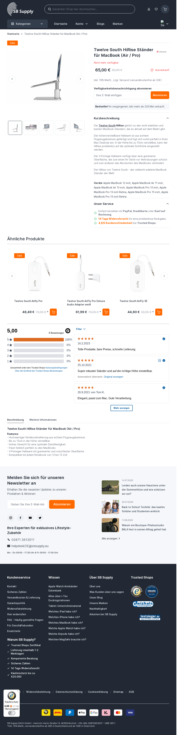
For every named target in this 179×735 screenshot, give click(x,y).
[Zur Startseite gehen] (20, 9)
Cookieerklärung (98, 691)
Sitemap (118, 691)
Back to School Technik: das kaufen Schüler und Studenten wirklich (143, 509)
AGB (131, 691)
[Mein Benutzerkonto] (149, 9)
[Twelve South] (161, 52)
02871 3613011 (23, 540)
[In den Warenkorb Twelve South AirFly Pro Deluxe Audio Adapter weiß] (105, 312)
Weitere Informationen (42, 419)
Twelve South (107, 125)
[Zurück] (11, 78)
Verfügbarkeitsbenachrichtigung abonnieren (123, 88)
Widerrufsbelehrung (38, 691)
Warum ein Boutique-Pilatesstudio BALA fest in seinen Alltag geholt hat (144, 527)
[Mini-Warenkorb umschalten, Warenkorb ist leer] (165, 9)
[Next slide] (164, 275)
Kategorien (23, 23)
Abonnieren (61, 504)
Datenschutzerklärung (69, 691)
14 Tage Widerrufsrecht (113, 218)
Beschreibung (15, 419)
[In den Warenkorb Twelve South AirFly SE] (158, 312)
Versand (124, 80)
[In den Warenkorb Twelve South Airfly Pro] (53, 312)
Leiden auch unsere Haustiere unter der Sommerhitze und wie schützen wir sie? (143, 489)
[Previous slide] (12, 275)
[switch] (11, 713)
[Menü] (18, 692)
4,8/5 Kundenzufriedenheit (115, 222)
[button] (161, 52)
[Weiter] (81, 78)
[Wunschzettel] (156, 9)
